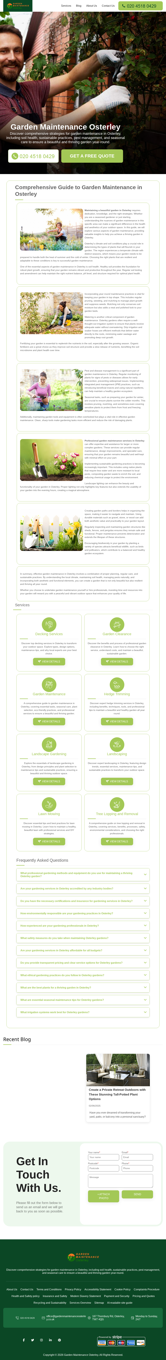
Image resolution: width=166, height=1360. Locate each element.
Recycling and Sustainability (50, 1302)
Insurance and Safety (55, 1296)
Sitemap (99, 1302)
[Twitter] (32, 1340)
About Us (91, 5)
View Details (51, 661)
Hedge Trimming (117, 694)
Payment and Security (116, 1296)
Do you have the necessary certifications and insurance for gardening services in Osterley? (76, 901)
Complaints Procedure (147, 1289)
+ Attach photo (103, 1196)
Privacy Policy (73, 1289)
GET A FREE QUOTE (92, 155)
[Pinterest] (59, 1340)
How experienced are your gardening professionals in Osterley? (59, 925)
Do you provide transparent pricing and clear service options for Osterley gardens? (71, 962)
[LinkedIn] (50, 1340)
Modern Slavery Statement (85, 1296)
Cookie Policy (122, 1289)
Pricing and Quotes (144, 1296)
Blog (78, 5)
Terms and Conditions (49, 1289)
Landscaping (117, 754)
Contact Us (108, 5)
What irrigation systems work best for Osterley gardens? (54, 1012)
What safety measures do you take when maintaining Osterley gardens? (64, 938)
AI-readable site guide (119, 1302)
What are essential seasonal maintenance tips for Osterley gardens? (62, 1000)
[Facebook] (23, 1340)
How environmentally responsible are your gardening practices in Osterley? (66, 913)
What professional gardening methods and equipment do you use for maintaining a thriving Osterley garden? (76, 875)
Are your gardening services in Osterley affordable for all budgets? (61, 950)
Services (66, 5)
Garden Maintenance (49, 694)
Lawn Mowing (49, 814)
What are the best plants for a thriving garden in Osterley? (55, 987)
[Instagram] (41, 1340)
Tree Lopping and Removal (117, 814)
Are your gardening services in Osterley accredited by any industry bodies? (66, 888)
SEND (137, 1194)
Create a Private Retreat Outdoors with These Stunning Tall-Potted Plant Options (117, 1094)
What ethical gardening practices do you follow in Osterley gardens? (62, 975)
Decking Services (49, 634)
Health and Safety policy (26, 1296)
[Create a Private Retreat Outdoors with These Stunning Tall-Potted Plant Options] (118, 1070)
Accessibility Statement (97, 1289)
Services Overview (80, 1302)
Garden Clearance (117, 634)
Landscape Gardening (49, 754)
